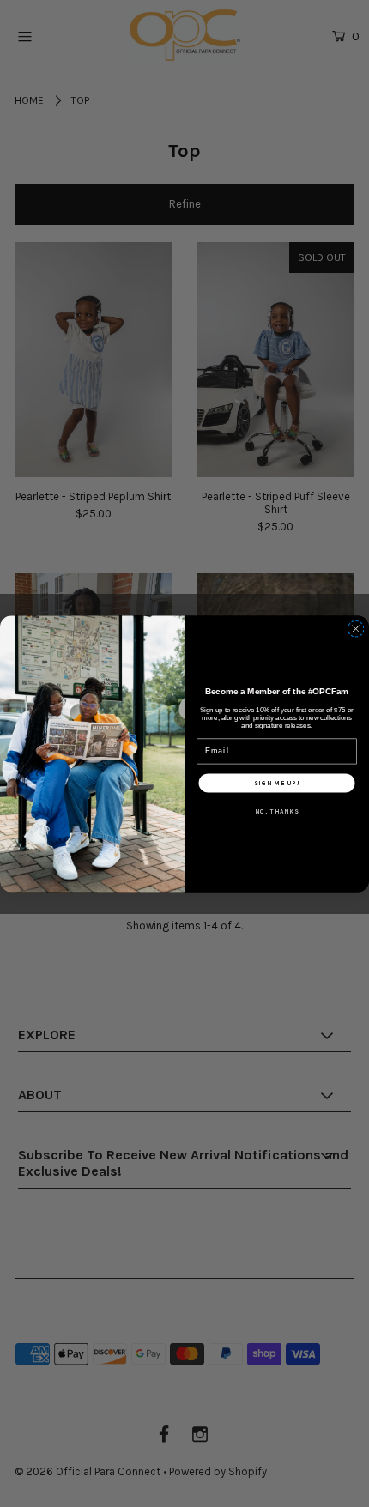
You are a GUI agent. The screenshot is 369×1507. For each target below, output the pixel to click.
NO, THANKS (277, 811)
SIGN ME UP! (276, 782)
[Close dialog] (356, 628)
